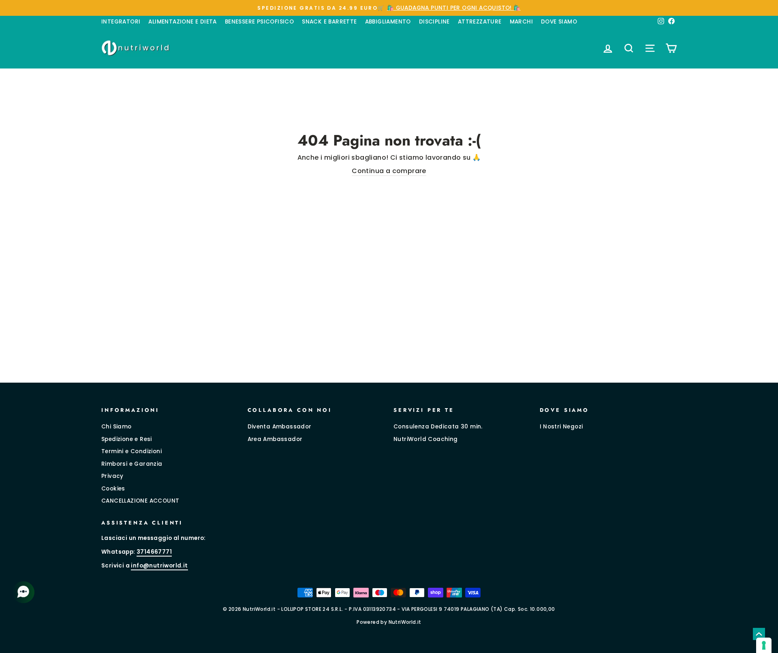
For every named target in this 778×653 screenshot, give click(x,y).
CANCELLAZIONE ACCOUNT (140, 501)
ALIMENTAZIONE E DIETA (182, 22)
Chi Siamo (116, 426)
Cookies (113, 488)
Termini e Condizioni (131, 451)
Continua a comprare (389, 171)
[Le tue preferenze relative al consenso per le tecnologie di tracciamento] (764, 645)
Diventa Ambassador (280, 426)
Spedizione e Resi (126, 439)
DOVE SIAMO (559, 22)
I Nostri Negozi (561, 426)
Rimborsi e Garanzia (131, 464)
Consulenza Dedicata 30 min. (438, 426)
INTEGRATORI (120, 22)
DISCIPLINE (434, 22)
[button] (24, 592)
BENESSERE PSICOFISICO (259, 22)
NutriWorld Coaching (425, 439)
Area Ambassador (275, 439)
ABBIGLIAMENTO (388, 22)
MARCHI (521, 22)
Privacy (112, 476)
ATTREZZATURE (480, 22)
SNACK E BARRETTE (329, 22)
